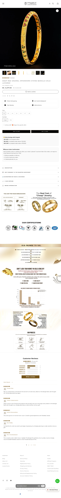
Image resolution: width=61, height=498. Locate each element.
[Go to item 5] (23, 73)
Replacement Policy (25, 463)
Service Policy (23, 458)
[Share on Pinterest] (11, 96)
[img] (7, 386)
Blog (3, 458)
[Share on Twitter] (9, 96)
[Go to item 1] (4, 73)
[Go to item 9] (42, 73)
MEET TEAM (50, 466)
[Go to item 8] (38, 73)
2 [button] (28, 445)
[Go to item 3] (14, 73)
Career (49, 458)
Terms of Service (24, 471)
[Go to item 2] (9, 73)
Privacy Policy (23, 468)
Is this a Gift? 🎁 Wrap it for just (15, 125)
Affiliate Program (51, 461)
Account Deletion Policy (26, 476)
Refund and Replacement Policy (28, 473)
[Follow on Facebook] (3, 480)
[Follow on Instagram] (7, 480)
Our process (50, 463)
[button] (5, 78)
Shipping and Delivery (26, 466)
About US (4, 461)
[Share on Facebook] (7, 96)
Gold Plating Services (52, 471)
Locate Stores (6, 466)
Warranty (22, 461)
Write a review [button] (30, 377)
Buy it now (45, 131)
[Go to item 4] (19, 73)
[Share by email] (14, 96)
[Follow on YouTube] (11, 480)
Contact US (5, 463)
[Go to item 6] (28, 73)
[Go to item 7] (33, 73)
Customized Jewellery (53, 468)
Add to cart (16, 131)
